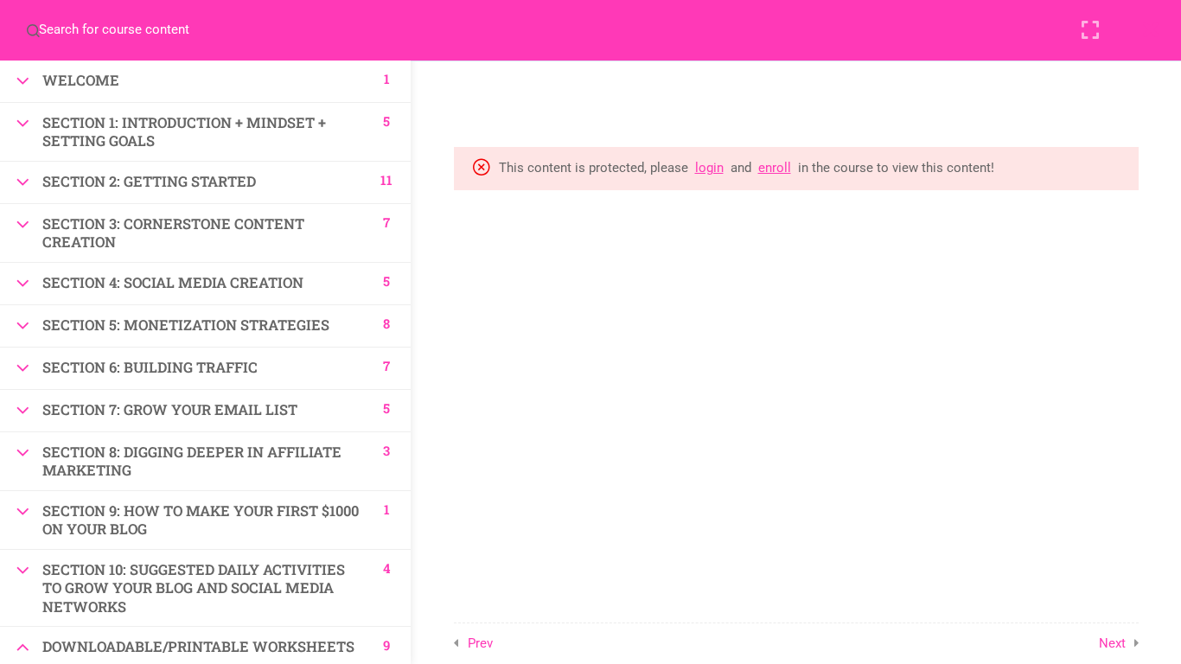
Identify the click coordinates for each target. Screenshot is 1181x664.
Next (1112, 643)
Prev (480, 643)
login (709, 168)
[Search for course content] (33, 30)
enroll (774, 168)
